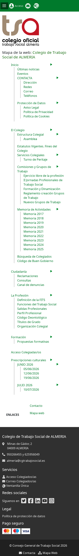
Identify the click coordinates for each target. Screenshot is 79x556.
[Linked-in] (37, 501)
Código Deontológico (32, 317)
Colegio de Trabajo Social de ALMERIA (34, 55)
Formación (18, 337)
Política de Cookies (37, 116)
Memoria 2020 (34, 227)
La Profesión (19, 295)
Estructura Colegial (30, 134)
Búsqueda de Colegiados (34, 256)
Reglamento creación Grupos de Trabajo (44, 195)
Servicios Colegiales (30, 155)
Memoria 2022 (34, 236)
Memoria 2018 (34, 218)
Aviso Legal (31, 107)
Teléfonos (30, 96)
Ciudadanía (19, 272)
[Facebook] (30, 501)
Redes (28, 87)
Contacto (36, 406)
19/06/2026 (31, 378)
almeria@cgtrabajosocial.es (26, 461)
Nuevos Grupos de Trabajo (42, 202)
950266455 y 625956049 (23, 454)
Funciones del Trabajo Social (36, 304)
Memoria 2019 (34, 223)
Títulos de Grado (28, 322)
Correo (28, 91)
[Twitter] (23, 501)
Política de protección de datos (23, 516)
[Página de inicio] (20, 30)
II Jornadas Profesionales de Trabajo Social (43, 182)
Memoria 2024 (34, 245)
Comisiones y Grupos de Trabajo (34, 169)
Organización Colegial (32, 326)
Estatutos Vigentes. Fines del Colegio (37, 148)
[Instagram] (51, 501)
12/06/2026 (31, 373)
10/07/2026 (31, 390)
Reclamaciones (27, 276)
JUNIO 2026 (25, 365)
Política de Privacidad (38, 112)
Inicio (15, 65)
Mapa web (37, 413)
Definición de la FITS (31, 300)
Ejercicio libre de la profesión (44, 176)
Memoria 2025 (34, 249)
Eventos (22, 74)
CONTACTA (24, 78)
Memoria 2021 (34, 231)
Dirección (30, 82)
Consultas (24, 280)
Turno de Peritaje (35, 159)
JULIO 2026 (24, 385)
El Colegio (18, 130)
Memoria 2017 (34, 214)
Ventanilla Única (37, 6)
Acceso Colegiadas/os (26, 352)
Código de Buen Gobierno (35, 261)
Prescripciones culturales (28, 360)
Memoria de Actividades (34, 209)
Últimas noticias (28, 69)
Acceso (19, 6)
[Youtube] (44, 501)
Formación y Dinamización (42, 189)
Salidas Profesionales (32, 309)
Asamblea (30, 139)
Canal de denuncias (30, 285)
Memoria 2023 (34, 240)
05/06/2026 (31, 369)
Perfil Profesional (29, 313)
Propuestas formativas (33, 342)
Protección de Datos (31, 103)
